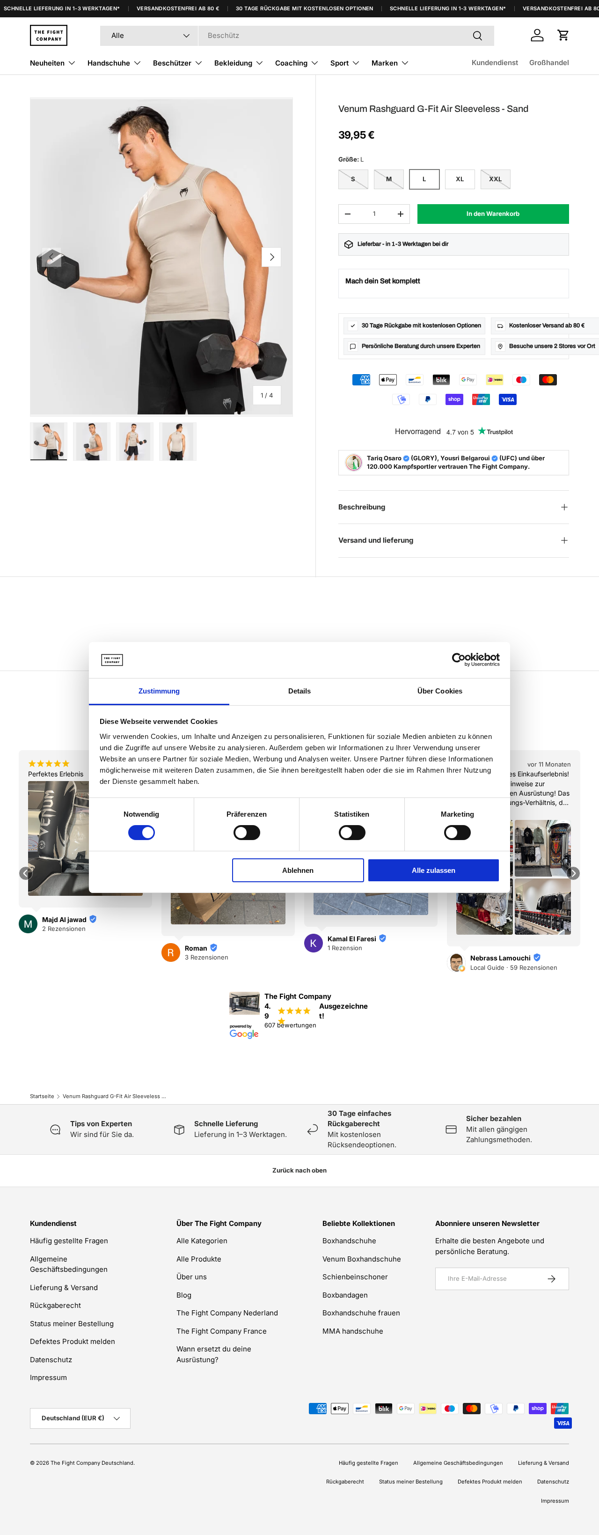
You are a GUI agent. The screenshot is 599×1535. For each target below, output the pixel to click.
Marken (385, 63)
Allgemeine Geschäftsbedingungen (458, 1463)
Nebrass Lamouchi (500, 958)
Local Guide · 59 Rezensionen (513, 967)
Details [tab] (299, 691)
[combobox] (297, 35)
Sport (339, 63)
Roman (196, 948)
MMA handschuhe (352, 1331)
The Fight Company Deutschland (92, 1463)
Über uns (191, 1276)
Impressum (48, 1377)
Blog (183, 1295)
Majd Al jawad (64, 919)
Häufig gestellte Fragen (69, 1240)
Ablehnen (298, 870)
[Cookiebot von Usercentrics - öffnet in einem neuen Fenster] (459, 660)
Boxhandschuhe (349, 1240)
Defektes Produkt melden (72, 1341)
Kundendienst (495, 62)
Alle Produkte (198, 1259)
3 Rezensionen (206, 957)
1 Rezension (345, 948)
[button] (563, 35)
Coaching (291, 63)
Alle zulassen (433, 870)
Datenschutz (51, 1359)
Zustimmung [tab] (159, 691)
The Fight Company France (221, 1331)
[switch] (247, 832)
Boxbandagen (345, 1295)
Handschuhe (109, 63)
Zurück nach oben (299, 1170)
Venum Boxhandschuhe (361, 1259)
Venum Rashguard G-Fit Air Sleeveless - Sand (115, 1096)
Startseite (42, 1096)
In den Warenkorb (493, 213)
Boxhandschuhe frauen (361, 1312)
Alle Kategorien (201, 1240)
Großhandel (549, 62)
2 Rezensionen (64, 928)
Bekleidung (233, 63)
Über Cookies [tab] (439, 691)
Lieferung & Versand (64, 1287)
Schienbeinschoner (355, 1276)
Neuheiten (47, 63)
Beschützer (172, 63)
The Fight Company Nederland (227, 1312)
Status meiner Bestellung (72, 1323)
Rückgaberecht (55, 1305)
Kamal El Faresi (352, 939)
